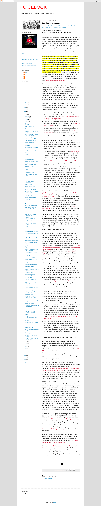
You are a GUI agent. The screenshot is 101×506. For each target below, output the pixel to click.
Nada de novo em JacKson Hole (31, 161)
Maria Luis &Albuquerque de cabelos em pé (30, 215)
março (26, 348)
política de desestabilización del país (61, 419)
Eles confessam (28, 320)
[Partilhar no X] (71, 470)
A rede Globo (27, 187)
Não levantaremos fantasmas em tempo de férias (31, 339)
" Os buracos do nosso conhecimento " (29, 182)
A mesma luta (27, 129)
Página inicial (62, 481)
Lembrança (27, 314)
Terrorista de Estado (29, 229)
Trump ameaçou (28, 299)
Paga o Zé (27, 281)
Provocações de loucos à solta (31, 264)
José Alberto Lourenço (29, 76)
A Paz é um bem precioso (30, 137)
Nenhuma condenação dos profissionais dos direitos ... (31, 292)
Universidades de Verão (29, 144)
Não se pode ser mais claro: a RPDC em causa (31, 247)
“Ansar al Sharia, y (49, 196)
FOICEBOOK (33, 7)
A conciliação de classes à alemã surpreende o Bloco (31, 135)
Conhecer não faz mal (29, 294)
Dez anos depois (28, 285)
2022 (25, 106)
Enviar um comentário (48, 478)
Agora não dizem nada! (29, 128)
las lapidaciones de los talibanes (62, 281)
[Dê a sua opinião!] (70, 470)
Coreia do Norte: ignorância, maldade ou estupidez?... (30, 290)
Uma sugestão (27, 199)
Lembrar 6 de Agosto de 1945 (31, 308)
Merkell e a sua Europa (29, 142)
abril (26, 346)
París (68, 349)
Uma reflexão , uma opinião (30, 189)
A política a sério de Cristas (30, 186)
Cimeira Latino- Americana (30, 257)
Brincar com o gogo (28, 277)
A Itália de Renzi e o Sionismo (31, 205)
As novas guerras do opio (30, 156)
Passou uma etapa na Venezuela (31, 231)
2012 (25, 360)
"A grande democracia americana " (32, 252)
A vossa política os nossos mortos (31, 147)
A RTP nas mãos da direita (30, 194)
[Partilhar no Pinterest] (74, 470)
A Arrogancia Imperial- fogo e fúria (31, 287)
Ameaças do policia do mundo (31, 259)
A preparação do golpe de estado (31, 332)
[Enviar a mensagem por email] (69, 470)
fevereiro (27, 350)
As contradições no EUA (29, 221)
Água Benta (27, 124)
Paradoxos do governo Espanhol (31, 322)
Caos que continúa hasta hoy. (55, 80)
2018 (25, 112)
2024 (25, 102)
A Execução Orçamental (29, 166)
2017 (25, 114)
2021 (25, 107)
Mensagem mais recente (47, 481)
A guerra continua (28, 184)
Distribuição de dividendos (30, 195)
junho (26, 343)
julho (26, 341)
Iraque (26, 267)
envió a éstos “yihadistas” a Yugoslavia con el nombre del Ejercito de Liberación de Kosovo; (59, 192)
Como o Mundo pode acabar (30, 279)
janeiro (26, 351)
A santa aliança (28, 254)
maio (26, 344)
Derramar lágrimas (28, 325)
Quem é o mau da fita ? (29, 272)
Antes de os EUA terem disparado (31, 324)
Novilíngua (27, 245)
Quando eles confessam (29, 172)
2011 (25, 362)
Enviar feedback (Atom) (51, 483)
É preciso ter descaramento (30, 197)
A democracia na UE (29, 327)
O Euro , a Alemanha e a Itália (31, 140)
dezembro (27, 116)
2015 (25, 355)
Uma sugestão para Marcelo (30, 236)
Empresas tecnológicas (29, 159)
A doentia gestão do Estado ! (30, 262)
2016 (25, 354)
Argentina (27, 152)
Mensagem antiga (76, 481)
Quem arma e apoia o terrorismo (31, 212)
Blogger (54, 502)
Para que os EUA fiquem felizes (31, 318)
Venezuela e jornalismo (29, 177)
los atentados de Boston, (56, 349)
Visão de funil (27, 145)
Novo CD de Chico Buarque (30, 164)
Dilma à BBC (27, 255)
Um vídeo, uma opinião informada (31, 170)
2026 (25, 99)
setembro (27, 121)
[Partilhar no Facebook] (73, 470)
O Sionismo (27, 154)
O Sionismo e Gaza (28, 261)
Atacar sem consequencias (30, 266)
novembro (27, 117)
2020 (25, 109)
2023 (25, 104)
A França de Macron (29, 162)
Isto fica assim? (28, 228)
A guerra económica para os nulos (31, 240)
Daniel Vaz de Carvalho (30, 74)
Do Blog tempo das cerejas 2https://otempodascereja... (31, 317)
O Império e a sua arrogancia (30, 157)
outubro (26, 119)
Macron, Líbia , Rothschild (30, 303)
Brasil (26, 149)
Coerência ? (27, 333)
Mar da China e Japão (29, 126)
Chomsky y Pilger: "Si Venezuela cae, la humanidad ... (31, 250)
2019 (25, 111)
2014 (25, 357)
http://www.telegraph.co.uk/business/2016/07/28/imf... (32, 283)
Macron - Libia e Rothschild (30, 309)
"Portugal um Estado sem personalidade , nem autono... (31, 297)
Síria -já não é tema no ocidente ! (31, 150)
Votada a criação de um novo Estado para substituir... (30, 208)
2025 (25, 100)
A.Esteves (27, 72)
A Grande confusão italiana (30, 275)
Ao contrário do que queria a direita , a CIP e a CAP (30, 218)
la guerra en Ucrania (57, 399)
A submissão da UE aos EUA (30, 138)
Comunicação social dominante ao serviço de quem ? (32, 306)
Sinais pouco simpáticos (29, 220)
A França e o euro (28, 203)
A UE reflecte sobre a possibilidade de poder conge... (32, 192)
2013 (25, 359)
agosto (26, 123)
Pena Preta (27, 77)
